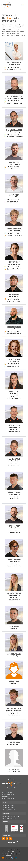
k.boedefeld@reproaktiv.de (14, 301)
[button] (3, 858)
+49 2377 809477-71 (13, 134)
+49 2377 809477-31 (13, 266)
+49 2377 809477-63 (13, 299)
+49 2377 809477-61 (13, 67)
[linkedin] (10, 838)
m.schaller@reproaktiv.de (14, 69)
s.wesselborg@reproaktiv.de (15, 136)
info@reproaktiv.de (10, 809)
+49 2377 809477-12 (13, 167)
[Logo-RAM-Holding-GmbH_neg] (14, 858)
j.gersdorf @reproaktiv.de (14, 269)
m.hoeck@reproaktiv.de (13, 169)
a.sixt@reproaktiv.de (12, 201)
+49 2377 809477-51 (13, 233)
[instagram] (7, 838)
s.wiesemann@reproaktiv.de (15, 235)
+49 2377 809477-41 (13, 101)
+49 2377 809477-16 (13, 199)
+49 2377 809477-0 (10, 805)
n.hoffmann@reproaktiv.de (14, 103)
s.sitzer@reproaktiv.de (13, 366)
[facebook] (3, 838)
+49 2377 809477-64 (13, 331)
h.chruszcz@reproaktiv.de (14, 333)
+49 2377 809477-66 (13, 364)
